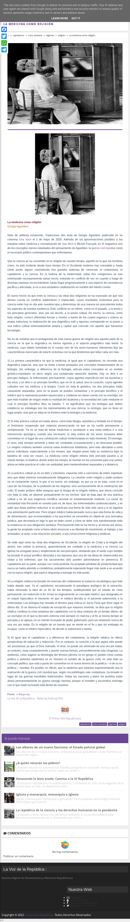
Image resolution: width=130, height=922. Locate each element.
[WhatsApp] (4, 43)
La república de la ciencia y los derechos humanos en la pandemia (66, 810)
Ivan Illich (68, 243)
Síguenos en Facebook (83, 903)
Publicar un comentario (18, 856)
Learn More (59, 18)
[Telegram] (4, 49)
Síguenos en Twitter (82, 905)
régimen (112, 724)
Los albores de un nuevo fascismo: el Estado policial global (60, 747)
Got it (75, 18)
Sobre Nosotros (79, 900)
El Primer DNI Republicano (65, 718)
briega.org (24, 694)
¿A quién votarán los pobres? (38, 763)
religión (122, 724)
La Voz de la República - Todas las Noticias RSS (35, 698)
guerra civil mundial (104, 248)
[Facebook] (4, 29)
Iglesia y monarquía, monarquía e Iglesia (47, 794)
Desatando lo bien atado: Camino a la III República (54, 779)
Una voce (25, 239)
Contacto (76, 897)
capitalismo (85, 724)
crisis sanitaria (99, 724)
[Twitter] (4, 36)
